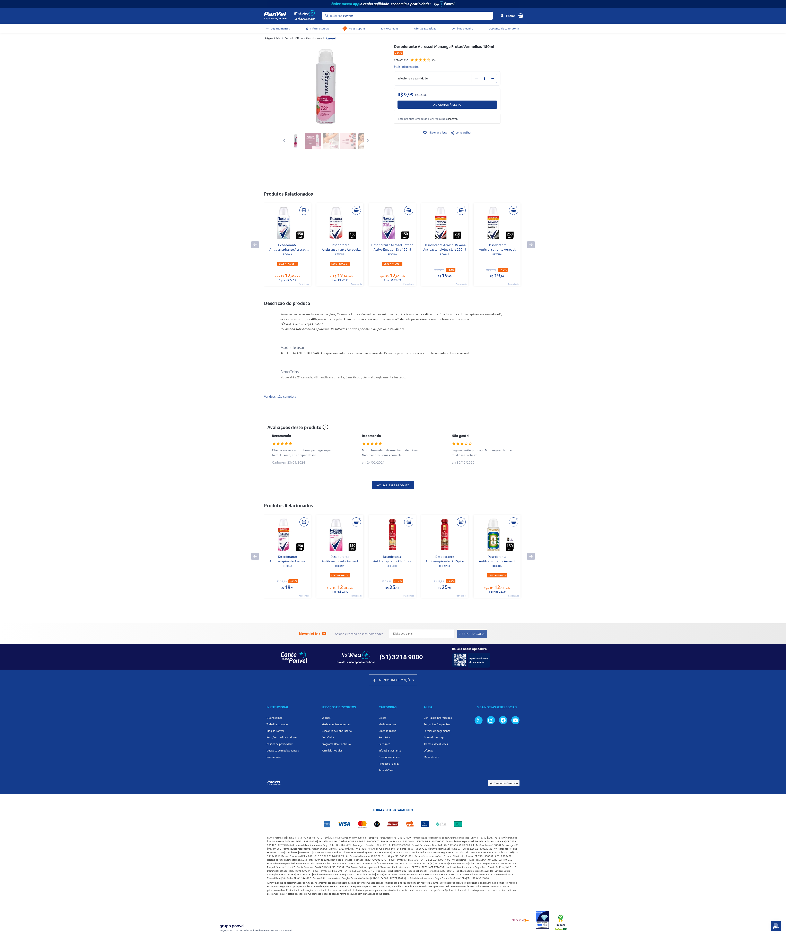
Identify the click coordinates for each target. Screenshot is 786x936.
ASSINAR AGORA (472, 633)
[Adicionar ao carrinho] (303, 210)
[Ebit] (542, 920)
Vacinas (326, 718)
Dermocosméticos (389, 757)
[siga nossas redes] (478, 720)
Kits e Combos (389, 28)
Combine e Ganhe (462, 28)
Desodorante (314, 38)
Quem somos (274, 718)
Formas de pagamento (437, 731)
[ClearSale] (520, 920)
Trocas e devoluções (436, 744)
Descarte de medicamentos (283, 750)
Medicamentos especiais (336, 724)
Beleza (382, 718)
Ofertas (428, 750)
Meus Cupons (357, 28)
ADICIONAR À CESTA (447, 104)
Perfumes (384, 744)
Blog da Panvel (275, 731)
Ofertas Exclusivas (425, 28)
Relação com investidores (282, 737)
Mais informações (406, 67)
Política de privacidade (280, 744)
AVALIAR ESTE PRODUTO (393, 485)
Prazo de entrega (434, 737)
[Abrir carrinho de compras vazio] (520, 15)
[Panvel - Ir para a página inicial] (275, 16)
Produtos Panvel (389, 763)
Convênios (328, 737)
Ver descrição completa (280, 396)
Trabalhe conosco (277, 724)
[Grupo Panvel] (232, 925)
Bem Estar (385, 737)
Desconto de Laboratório (504, 28)
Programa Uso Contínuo (336, 744)
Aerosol (331, 38)
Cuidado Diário (294, 38)
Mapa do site (431, 757)
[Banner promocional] (393, 4)
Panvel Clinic (386, 770)
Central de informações (438, 718)
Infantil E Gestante (390, 750)
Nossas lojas (274, 757)
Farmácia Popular (332, 750)
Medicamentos (387, 724)
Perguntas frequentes (437, 724)
